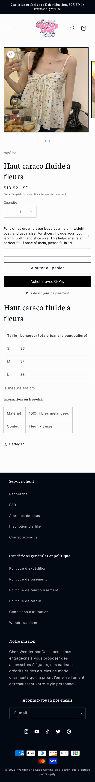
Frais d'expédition (15, 194)
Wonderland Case (29, 769)
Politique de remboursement (33, 590)
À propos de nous (24, 516)
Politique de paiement (28, 579)
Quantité (10, 202)
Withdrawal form (23, 623)
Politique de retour (25, 601)
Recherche (18, 494)
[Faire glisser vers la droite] (58, 141)
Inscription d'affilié (25, 526)
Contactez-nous (23, 537)
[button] (9, 28)
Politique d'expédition (28, 568)
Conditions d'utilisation (29, 612)
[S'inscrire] (80, 713)
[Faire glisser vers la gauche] (37, 141)
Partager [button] (16, 444)
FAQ (12, 505)
